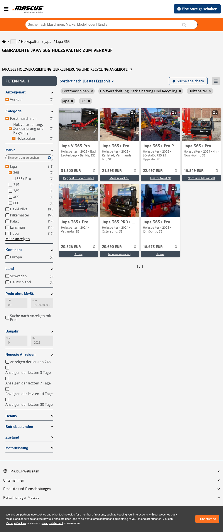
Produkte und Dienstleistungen (27, 489)
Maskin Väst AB (119, 178)
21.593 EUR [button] (112, 171)
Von (8, 338)
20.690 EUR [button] (112, 247)
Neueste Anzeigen (20, 354)
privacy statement (52, 523)
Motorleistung (16, 448)
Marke (10, 150)
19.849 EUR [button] (194, 171)
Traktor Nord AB (160, 178)
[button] (29, 81)
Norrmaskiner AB (119, 254)
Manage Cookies (16, 523)
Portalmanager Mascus (21, 498)
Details (11, 416)
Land (9, 269)
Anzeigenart (15, 92)
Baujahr (12, 331)
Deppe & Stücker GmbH (78, 178)
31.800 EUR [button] (71, 171)
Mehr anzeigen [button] (17, 238)
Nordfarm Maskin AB (201, 178)
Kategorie (13, 111)
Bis (33, 338)
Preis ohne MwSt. (19, 294)
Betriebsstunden (19, 427)
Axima (78, 254)
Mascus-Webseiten (24, 471)
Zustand (12, 437)
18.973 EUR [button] (153, 247)
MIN (9, 300)
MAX (34, 300)
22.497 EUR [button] (153, 171)
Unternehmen (13, 480)
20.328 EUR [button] (71, 247)
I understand (207, 519)
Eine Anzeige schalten (199, 9)
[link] (78, 124)
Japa (47, 41)
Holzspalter (30, 41)
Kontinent (13, 250)
